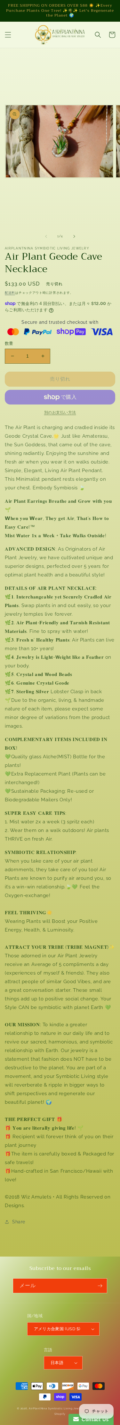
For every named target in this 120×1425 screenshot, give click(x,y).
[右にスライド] (74, 236)
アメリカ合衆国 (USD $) (57, 1328)
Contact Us (94, 1419)
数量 (9, 343)
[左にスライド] (46, 236)
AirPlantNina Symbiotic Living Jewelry (57, 1408)
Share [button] (18, 1221)
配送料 (10, 292)
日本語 (57, 1362)
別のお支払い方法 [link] (60, 412)
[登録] (100, 1285)
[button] (8, 35)
